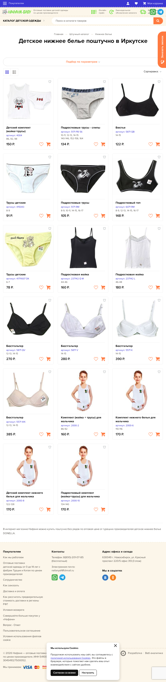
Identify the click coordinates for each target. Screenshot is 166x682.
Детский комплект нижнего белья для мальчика (24, 494)
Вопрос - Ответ (11, 625)
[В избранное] (41, 144)
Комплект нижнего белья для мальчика (135, 419)
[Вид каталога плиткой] (7, 72)
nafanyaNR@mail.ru (63, 570)
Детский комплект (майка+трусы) (18, 129)
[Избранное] (137, 3)
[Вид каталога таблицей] (14, 72)
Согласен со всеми (64, 672)
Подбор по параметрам (81, 61)
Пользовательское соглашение (21, 630)
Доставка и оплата (14, 591)
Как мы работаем (13, 557)
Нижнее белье (103, 34)
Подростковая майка (75, 274)
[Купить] (48, 144)
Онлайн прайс (102, 11)
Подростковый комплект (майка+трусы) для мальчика (80, 494)
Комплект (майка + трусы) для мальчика (81, 419)
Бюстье (121, 127)
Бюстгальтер (14, 346)
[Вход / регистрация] (129, 3)
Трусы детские (16, 202)
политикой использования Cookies (70, 658)
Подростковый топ (128, 202)
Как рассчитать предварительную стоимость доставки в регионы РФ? (23, 600)
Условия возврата (13, 609)
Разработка (135, 653)
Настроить (88, 672)
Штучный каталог (79, 34)
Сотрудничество (12, 579)
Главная (58, 34)
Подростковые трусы (75, 202)
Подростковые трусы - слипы (80, 127)
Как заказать (11, 585)
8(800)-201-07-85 (73, 557)
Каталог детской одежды (22, 20)
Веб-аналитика (154, 653)
